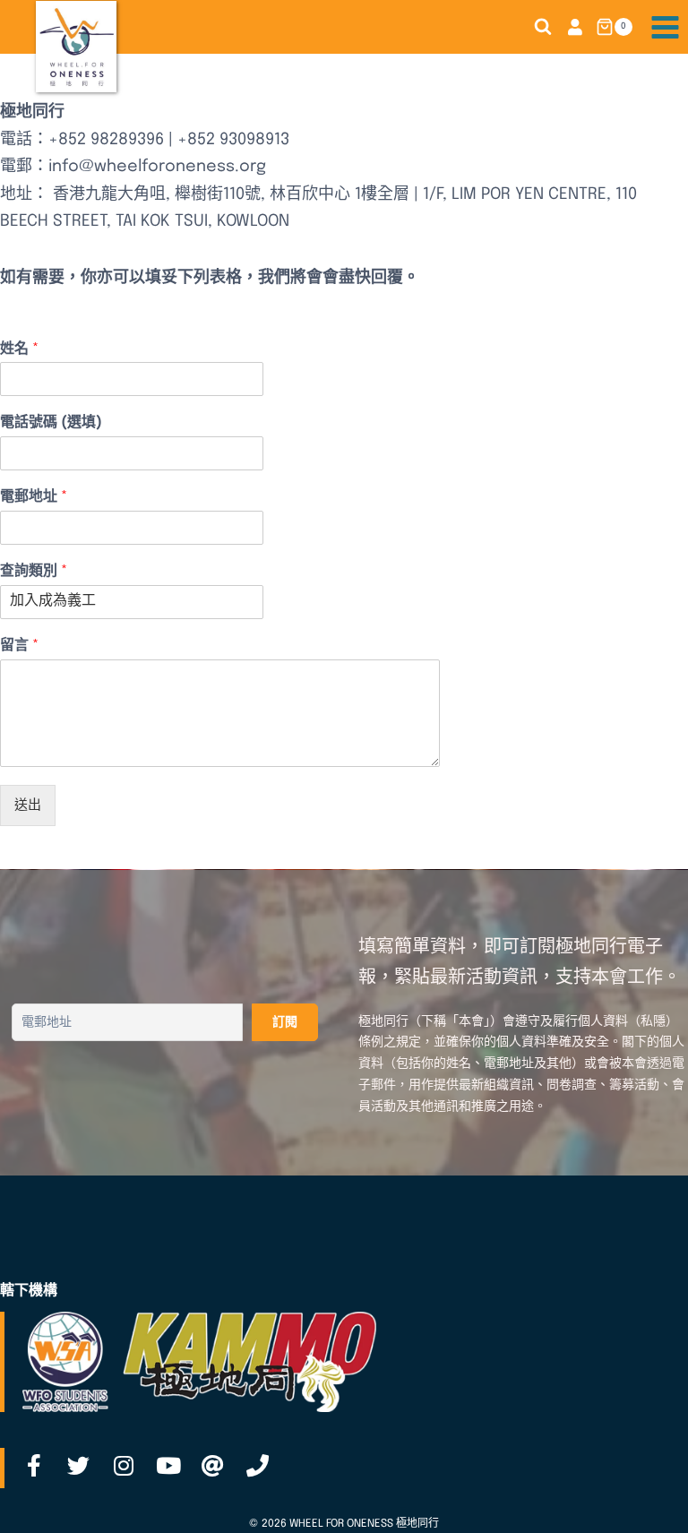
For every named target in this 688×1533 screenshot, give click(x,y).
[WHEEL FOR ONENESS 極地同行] (76, 46)
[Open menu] (664, 26)
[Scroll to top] (646, 1500)
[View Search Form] (543, 27)
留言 (19, 645)
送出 (27, 805)
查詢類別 (33, 571)
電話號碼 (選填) (51, 422)
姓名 (19, 349)
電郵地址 (33, 496)
